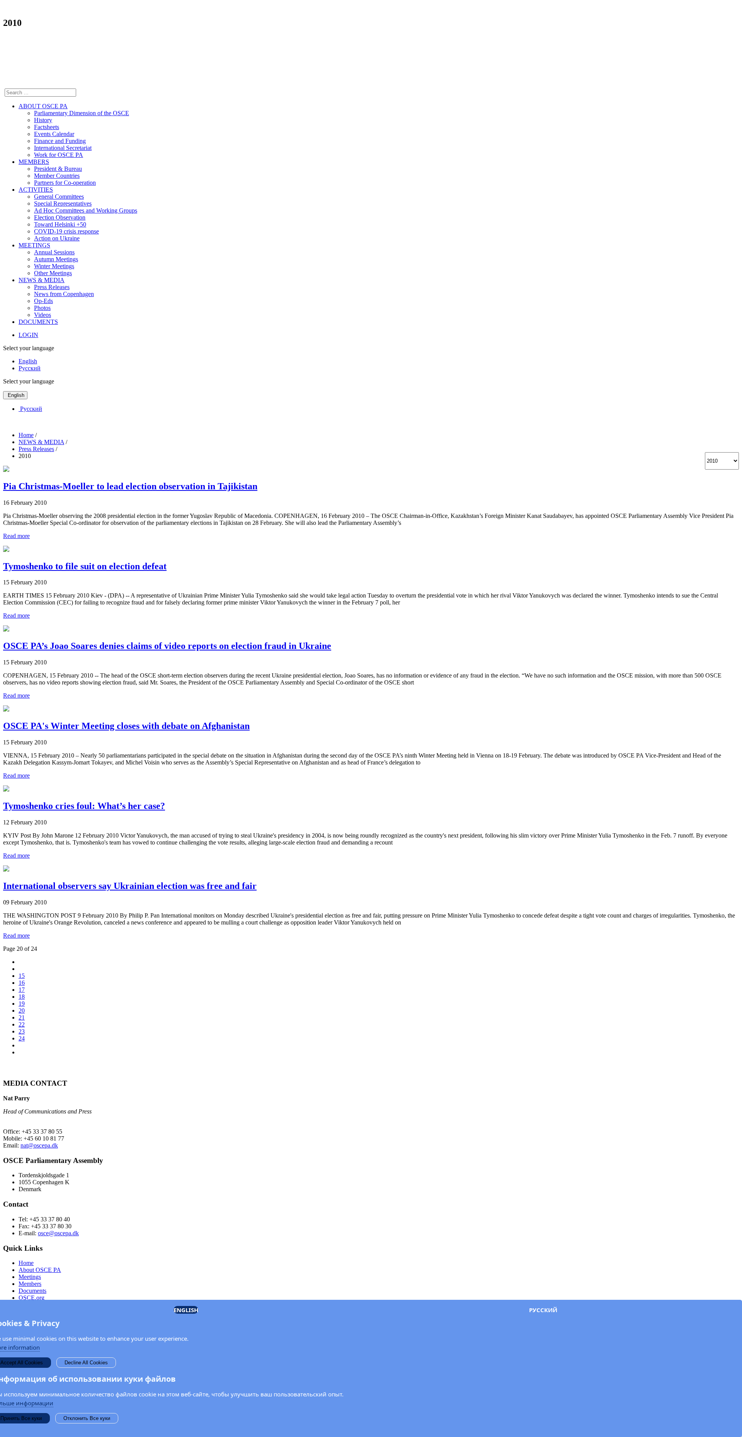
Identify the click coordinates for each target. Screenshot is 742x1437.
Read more (16, 536)
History (43, 120)
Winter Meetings (54, 266)
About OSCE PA (40, 1270)
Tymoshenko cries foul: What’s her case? (84, 806)
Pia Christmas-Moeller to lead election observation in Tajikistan (130, 486)
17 (22, 989)
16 (22, 982)
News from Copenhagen (64, 294)
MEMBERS (34, 161)
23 (22, 1031)
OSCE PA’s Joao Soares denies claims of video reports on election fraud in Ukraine (167, 646)
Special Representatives (63, 203)
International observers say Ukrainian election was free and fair (130, 886)
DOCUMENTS (38, 321)
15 (22, 975)
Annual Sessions (54, 252)
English (28, 361)
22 (22, 1024)
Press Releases (52, 287)
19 (22, 1003)
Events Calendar (54, 134)
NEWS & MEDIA (42, 280)
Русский (30, 368)
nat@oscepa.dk (39, 1145)
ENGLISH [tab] (186, 1310)
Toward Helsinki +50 (60, 224)
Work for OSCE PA (58, 155)
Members (30, 1283)
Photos (42, 308)
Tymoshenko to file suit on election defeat (85, 566)
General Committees (59, 196)
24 (22, 1038)
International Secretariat (63, 148)
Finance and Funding (60, 141)
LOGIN (28, 335)
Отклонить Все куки (86, 1418)
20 (22, 1010)
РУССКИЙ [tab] (543, 1310)
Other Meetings (53, 273)
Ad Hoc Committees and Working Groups (85, 210)
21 (22, 1017)
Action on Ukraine (57, 238)
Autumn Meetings (56, 259)
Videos (42, 315)
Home (26, 1263)
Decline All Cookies (86, 1362)
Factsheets (46, 127)
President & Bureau (58, 168)
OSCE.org (31, 1297)
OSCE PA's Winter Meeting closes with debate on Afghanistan (126, 726)
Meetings (30, 1277)
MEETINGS (34, 245)
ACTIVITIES (36, 189)
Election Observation (59, 217)
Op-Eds (43, 301)
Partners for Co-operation (65, 182)
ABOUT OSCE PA (43, 106)
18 (22, 996)
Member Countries (57, 175)
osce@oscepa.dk (58, 1233)
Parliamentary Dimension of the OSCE (81, 113)
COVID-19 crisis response (66, 231)
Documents (32, 1290)
